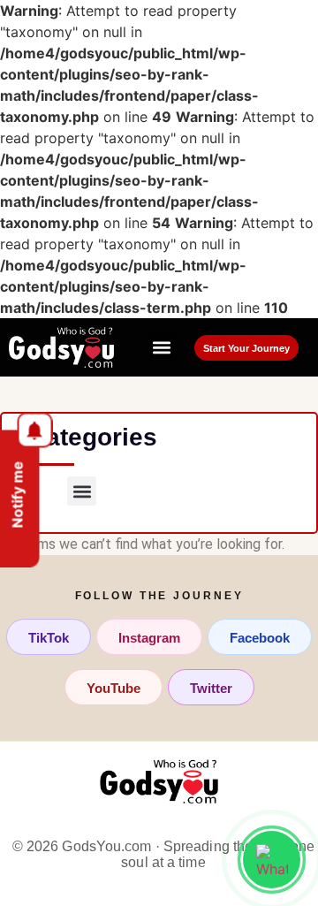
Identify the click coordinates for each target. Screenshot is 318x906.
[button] (162, 347)
